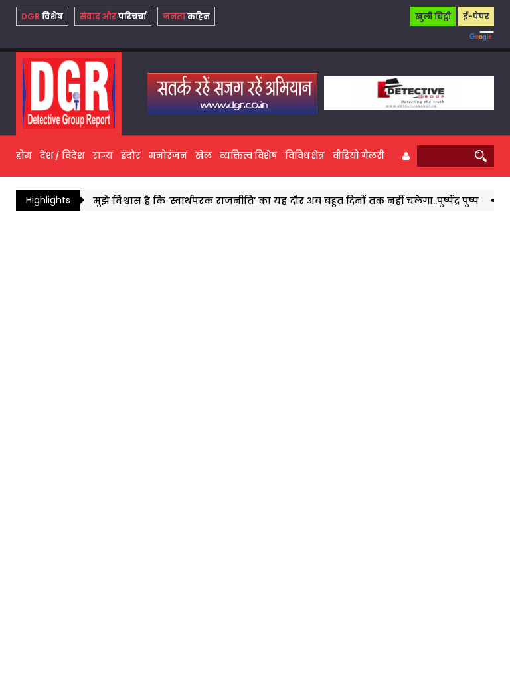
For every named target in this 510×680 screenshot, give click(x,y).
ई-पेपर (476, 16)
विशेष (42, 16)
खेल (203, 155)
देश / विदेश (62, 155)
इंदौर (131, 155)
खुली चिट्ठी (433, 16)
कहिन (186, 16)
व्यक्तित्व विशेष (248, 155)
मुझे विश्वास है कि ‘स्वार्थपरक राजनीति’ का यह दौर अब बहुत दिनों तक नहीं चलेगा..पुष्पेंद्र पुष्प (279, 200)
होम (24, 155)
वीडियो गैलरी (358, 155)
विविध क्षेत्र (305, 155)
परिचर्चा (113, 16)
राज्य (102, 155)
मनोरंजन (168, 155)
